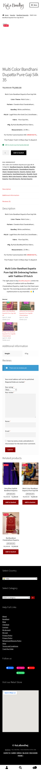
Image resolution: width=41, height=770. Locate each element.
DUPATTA (7, 753)
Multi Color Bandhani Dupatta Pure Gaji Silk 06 (9, 313)
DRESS (19, 753)
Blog (4, 622)
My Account (6, 630)
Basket (31, 766)
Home (7, 15)
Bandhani (5, 619)
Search (20, 767)
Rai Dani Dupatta (26, 179)
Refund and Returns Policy (11, 641)
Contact (5, 627)
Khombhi (29, 174)
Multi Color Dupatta (15, 176)
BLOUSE (25, 753)
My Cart (5, 633)
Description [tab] (6, 189)
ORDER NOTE (31, 135)
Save (7, 25)
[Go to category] (33, 597)
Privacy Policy (7, 635)
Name (8, 421)
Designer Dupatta (13, 172)
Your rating (9, 387)
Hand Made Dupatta (19, 174)
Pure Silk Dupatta (14, 179)
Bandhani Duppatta (22, 15)
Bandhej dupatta (25, 281)
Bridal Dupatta (14, 169)
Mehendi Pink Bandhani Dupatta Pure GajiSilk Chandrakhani (26, 313)
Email (7, 431)
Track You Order (8, 649)
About (4, 616)
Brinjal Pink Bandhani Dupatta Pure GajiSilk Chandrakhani (8, 334)
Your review (9, 392)
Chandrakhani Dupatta (26, 169)
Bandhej (26, 167)
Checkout (5, 625)
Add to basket (18, 153)
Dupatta (12, 15)
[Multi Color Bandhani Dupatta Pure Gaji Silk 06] (9, 306)
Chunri (4, 172)
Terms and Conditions (10, 646)
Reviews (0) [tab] (6, 201)
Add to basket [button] (10, 502)
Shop (4, 643)
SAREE (13, 753)
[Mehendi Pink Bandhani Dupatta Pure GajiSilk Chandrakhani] (26, 306)
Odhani (24, 176)
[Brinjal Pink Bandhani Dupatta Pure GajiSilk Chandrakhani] (9, 326)
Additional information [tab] (10, 195)
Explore (28, 172)
